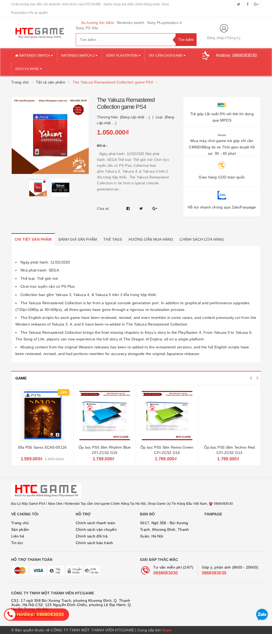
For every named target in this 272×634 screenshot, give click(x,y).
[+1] (155, 208)
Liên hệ (17, 536)
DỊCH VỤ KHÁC (27, 69)
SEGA (54, 270)
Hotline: (236, 55)
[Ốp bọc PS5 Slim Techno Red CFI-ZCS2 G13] (229, 415)
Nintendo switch (130, 22)
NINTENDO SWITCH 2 (78, 55)
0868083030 (165, 573)
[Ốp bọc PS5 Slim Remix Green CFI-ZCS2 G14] (167, 415)
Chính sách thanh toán (95, 523)
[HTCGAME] (39, 32)
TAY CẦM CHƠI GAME (166, 55)
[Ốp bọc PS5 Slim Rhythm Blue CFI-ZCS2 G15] (105, 415)
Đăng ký (234, 38)
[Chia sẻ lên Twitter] (142, 208)
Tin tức (17, 543)
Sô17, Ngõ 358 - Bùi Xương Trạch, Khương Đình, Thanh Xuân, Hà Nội (164, 529)
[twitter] (239, 4)
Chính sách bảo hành (94, 543)
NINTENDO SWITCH (34, 55)
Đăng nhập (215, 38)
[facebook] (247, 4)
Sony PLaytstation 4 (164, 22)
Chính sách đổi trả (92, 536)
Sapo (167, 630)
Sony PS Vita (87, 28)
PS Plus (68, 286)
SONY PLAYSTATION (122, 55)
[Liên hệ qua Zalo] (262, 615)
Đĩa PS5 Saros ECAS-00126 (42, 447)
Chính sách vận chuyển (96, 529)
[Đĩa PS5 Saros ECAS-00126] (42, 415)
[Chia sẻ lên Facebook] (129, 208)
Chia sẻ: (103, 209)
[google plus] (256, 4)
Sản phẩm (20, 529)
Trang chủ (20, 523)
